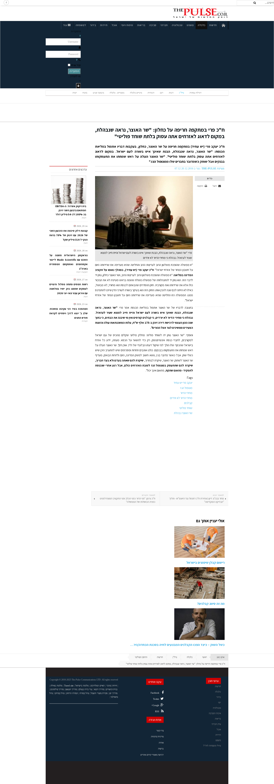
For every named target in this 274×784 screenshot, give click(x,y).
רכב (161, 92)
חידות (114, 685)
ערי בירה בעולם (85, 689)
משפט (190, 25)
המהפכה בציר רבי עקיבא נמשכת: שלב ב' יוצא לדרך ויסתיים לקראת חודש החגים (68, 313)
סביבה (152, 25)
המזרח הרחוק (72, 693)
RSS (157, 711)
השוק (171, 92)
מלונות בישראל (82, 685)
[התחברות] (78, 85)
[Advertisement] (78, 12)
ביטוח (84, 92)
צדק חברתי (216, 724)
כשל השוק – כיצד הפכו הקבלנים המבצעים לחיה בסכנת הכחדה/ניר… (177, 645)
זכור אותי (76, 65)
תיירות (104, 25)
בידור (93, 25)
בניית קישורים (111, 689)
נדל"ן (181, 92)
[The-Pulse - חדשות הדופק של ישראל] (200, 12)
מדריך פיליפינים (57, 689)
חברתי (164, 25)
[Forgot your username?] (80, 36)
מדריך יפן (113, 693)
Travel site (68, 685)
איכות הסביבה (215, 713)
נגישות (161, 748)
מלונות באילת (56, 685)
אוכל (114, 25)
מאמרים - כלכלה (117, 92)
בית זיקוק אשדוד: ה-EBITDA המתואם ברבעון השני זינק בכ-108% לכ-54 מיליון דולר (70, 210)
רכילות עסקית (195, 92)
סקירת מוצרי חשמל (99, 693)
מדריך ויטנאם (71, 689)
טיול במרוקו (60, 693)
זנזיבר (108, 685)
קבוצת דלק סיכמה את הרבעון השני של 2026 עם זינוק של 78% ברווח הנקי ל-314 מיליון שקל (68, 235)
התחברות (74, 71)
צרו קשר (160, 730)
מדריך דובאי (99, 689)
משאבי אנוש (98, 92)
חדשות (213, 25)
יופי (219, 702)
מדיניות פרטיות (157, 736)
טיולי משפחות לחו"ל (212, 745)
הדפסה (200, 186)
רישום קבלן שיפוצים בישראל (205, 562)
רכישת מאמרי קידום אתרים (152, 755)
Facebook (155, 693)
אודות (161, 742)
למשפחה (81, 25)
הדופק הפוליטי (141, 657)
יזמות (75, 92)
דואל (215, 186)
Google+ (155, 705)
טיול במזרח (84, 693)
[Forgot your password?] (76, 60)
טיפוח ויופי (127, 25)
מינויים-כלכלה (136, 92)
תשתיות (151, 92)
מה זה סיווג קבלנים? (211, 603)
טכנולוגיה (177, 25)
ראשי (204, 657)
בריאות (141, 25)
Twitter (156, 699)
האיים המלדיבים (97, 685)
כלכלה (201, 25)
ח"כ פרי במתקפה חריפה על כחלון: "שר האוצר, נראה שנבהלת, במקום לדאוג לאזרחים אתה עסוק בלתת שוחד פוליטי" (160, 133)
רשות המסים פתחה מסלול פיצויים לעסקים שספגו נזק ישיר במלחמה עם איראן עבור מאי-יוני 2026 (68, 289)
